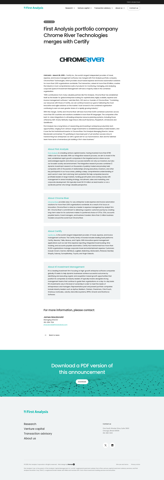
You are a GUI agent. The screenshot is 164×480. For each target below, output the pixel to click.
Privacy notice (135, 464)
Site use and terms (122, 464)
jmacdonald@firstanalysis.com (55, 325)
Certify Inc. (52, 235)
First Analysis (53, 153)
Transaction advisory (38, 433)
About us (30, 438)
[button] (74, 8)
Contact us (107, 424)
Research (30, 424)
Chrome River (53, 202)
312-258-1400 (108, 433)
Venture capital (34, 429)
